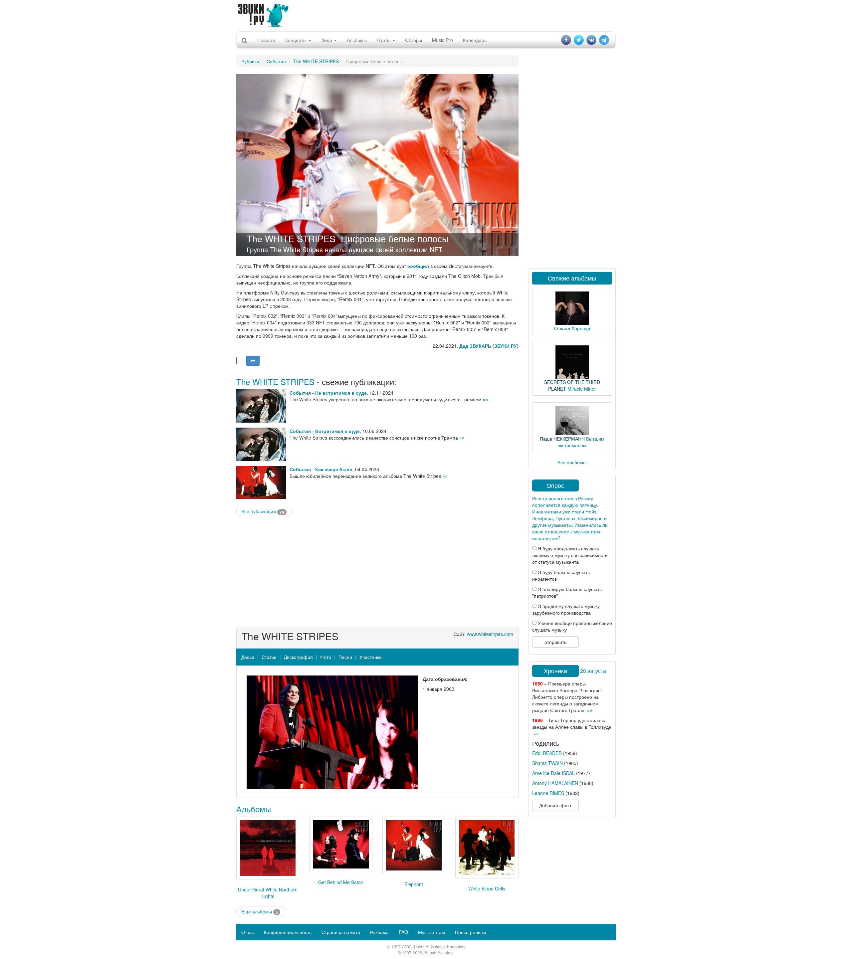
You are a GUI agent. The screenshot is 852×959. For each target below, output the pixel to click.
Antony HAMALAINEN (555, 783)
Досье (247, 657)
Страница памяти (340, 932)
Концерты (296, 40)
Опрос (555, 485)
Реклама (379, 932)
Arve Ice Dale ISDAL (553, 773)
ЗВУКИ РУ (505, 345)
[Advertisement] (426, 15)
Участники (370, 657)
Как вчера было (333, 469)
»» (485, 399)
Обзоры (413, 40)
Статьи (269, 657)
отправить (555, 642)
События (276, 61)
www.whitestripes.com (490, 634)
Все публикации (262, 511)
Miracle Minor (581, 388)
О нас (247, 932)
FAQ (403, 932)
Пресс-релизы (470, 932)
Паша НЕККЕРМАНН (562, 438)
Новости (266, 40)
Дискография (298, 657)
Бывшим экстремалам (581, 442)
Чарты (384, 40)
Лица (327, 40)
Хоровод (580, 328)
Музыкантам (431, 932)
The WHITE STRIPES (316, 61)
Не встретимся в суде (341, 392)
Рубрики (250, 61)
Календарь (475, 40)
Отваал (562, 328)
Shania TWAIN (547, 763)
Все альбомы (571, 462)
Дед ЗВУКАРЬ (475, 345)
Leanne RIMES (548, 793)
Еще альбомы (259, 911)
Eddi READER (547, 753)
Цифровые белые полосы (394, 238)
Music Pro (442, 40)
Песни (345, 657)
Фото (325, 657)
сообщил (418, 266)
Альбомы (357, 40)
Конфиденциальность (288, 932)
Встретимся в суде (337, 431)
